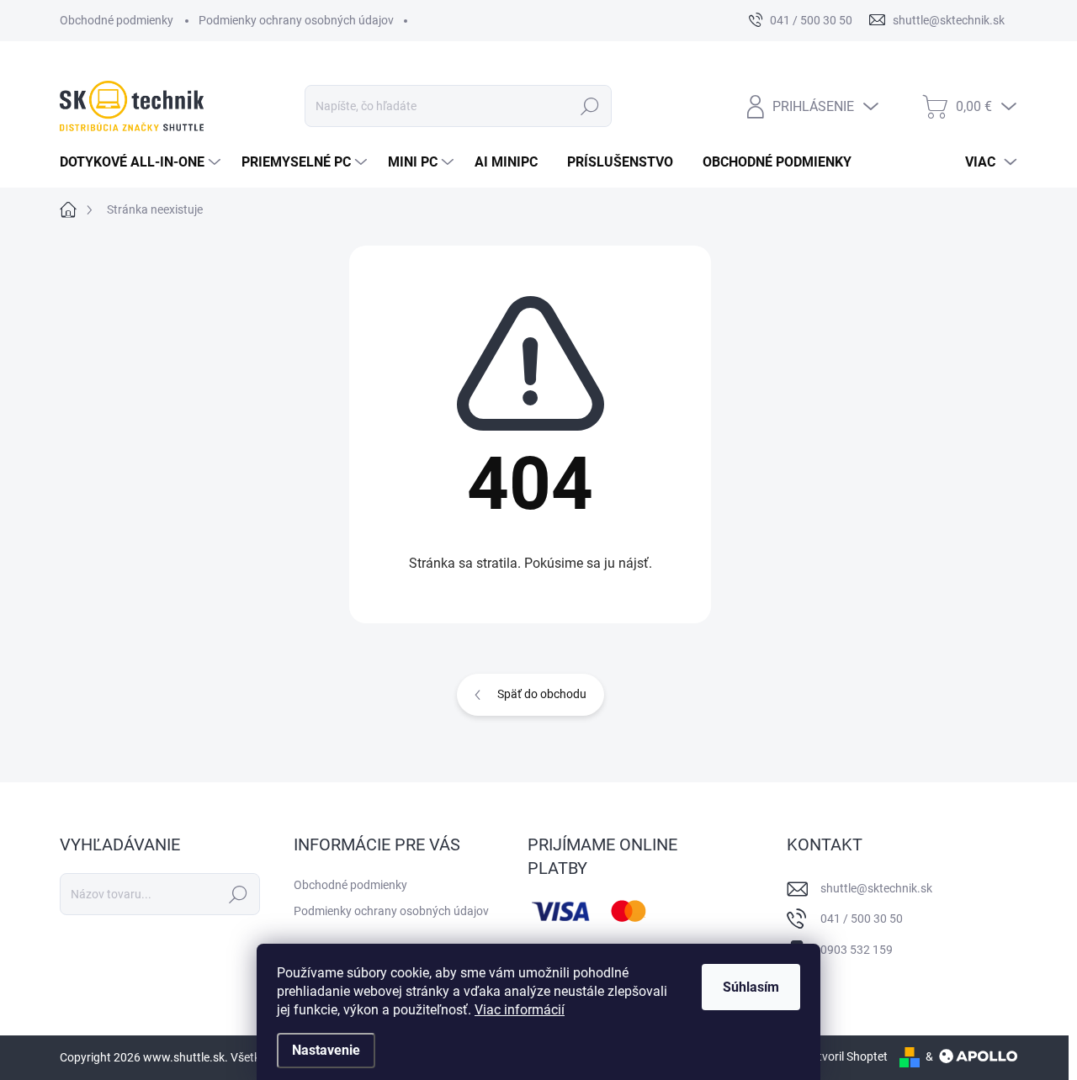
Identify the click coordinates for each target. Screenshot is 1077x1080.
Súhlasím (751, 987)
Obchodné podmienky (116, 20)
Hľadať (590, 106)
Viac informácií (520, 1010)
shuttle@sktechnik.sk (876, 888)
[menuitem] (142, 162)
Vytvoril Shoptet (846, 1056)
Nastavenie (326, 1050)
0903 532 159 (856, 949)
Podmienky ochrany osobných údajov (296, 20)
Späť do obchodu (541, 694)
